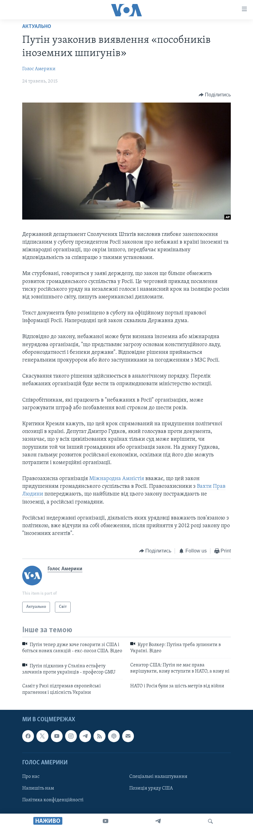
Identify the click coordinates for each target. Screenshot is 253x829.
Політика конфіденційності (53, 800)
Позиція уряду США (151, 788)
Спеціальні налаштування (158, 776)
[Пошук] (210, 821)
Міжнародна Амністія (116, 479)
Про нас (30, 776)
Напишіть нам (38, 788)
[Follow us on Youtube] (57, 736)
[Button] (215, 95)
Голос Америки (39, 69)
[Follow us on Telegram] (85, 736)
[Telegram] (158, 821)
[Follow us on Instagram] (71, 736)
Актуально (36, 27)
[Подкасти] (114, 736)
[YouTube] (105, 821)
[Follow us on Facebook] (28, 736)
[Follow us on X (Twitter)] (42, 736)
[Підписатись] (128, 736)
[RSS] (99, 736)
